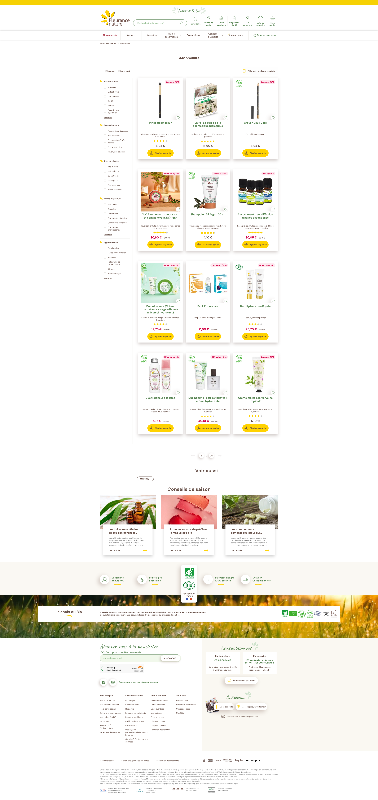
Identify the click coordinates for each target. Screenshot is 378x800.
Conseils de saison (189, 489)
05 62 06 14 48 (222, 660)
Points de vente (132, 704)
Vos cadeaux (156, 713)
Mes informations (107, 700)
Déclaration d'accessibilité (167, 760)
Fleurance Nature (108, 44)
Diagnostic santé (158, 721)
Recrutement (131, 725)
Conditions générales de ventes (135, 760)
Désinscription (106, 728)
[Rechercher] (181, 23)
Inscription (104, 725)
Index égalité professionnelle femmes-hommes (136, 732)
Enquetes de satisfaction (136, 713)
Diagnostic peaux (158, 725)
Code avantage (157, 709)
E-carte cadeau (157, 717)
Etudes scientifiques (134, 717)
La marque (130, 700)
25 (211, 455)
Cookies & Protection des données (136, 740)
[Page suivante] (219, 455)
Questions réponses (159, 700)
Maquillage (145, 479)
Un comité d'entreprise (186, 704)
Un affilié (180, 713)
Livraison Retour (158, 704)
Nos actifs (129, 709)
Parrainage (104, 721)
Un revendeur (182, 700)
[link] (221, 21)
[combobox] (160, 22)
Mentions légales (107, 760)
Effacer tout (124, 71)
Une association (183, 709)
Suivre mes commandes (110, 713)
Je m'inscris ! (170, 658)
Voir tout (108, 117)
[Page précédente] (193, 455)
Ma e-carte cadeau (108, 709)
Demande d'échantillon (160, 729)
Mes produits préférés (109, 704)
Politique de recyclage (134, 721)
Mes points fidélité (108, 717)
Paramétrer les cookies (110, 732)
